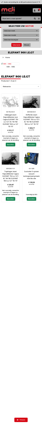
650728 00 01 (31, 112)
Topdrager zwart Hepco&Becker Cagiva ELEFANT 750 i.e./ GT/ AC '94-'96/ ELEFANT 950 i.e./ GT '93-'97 (10, 176)
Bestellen (10, 144)
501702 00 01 (10, 112)
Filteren (22, 420)
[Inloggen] (35, 10)
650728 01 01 (10, 168)
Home (7, 57)
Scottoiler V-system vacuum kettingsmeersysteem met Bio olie (31, 175)
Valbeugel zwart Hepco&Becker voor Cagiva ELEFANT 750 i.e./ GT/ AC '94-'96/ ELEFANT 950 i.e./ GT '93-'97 (10, 121)
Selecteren (16, 45)
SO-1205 (31, 168)
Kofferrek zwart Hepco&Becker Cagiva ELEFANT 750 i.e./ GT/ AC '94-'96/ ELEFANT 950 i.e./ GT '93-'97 (31, 119)
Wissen (26, 45)
